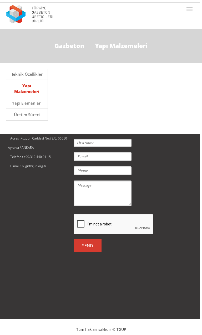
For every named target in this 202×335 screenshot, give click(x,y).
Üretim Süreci (27, 114)
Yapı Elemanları (27, 103)
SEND (87, 246)
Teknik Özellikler (27, 74)
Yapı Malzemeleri (26, 88)
